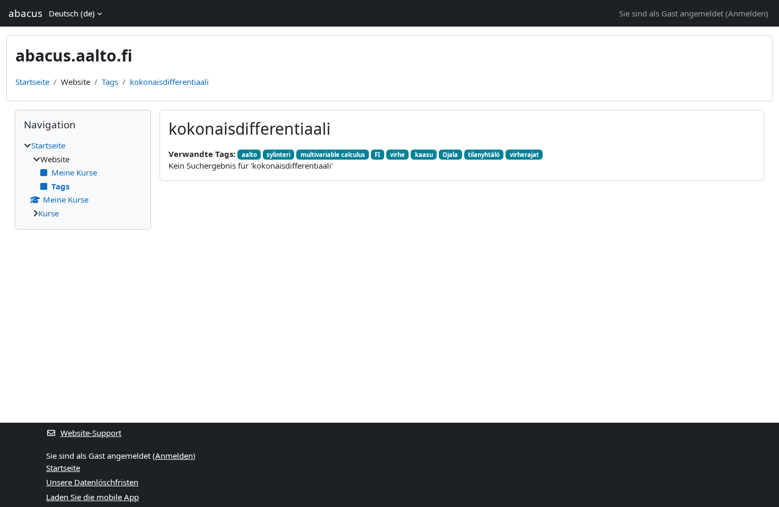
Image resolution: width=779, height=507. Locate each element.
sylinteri (278, 155)
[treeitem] (83, 179)
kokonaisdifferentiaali (169, 81)
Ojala (450, 155)
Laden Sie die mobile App (92, 497)
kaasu (424, 155)
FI (377, 155)
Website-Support (90, 432)
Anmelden (747, 13)
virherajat (524, 155)
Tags (110, 81)
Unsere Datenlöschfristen (92, 482)
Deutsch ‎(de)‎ (72, 13)
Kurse (48, 213)
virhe (397, 155)
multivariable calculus (332, 155)
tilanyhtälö (484, 155)
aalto (249, 155)
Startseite (32, 81)
